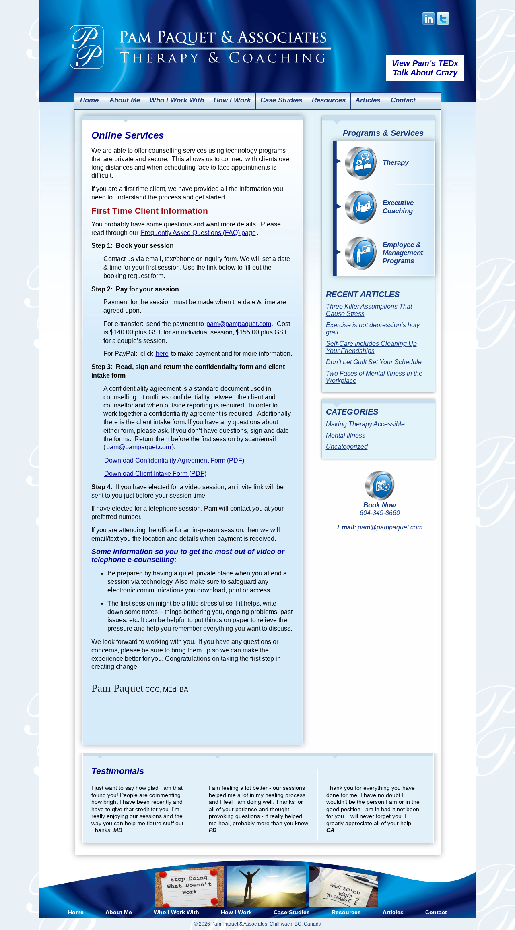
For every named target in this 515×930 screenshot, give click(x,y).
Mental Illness (345, 435)
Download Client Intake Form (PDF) (155, 473)
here (162, 353)
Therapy (395, 162)
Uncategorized (347, 446)
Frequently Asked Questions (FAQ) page (198, 232)
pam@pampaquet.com (238, 323)
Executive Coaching (398, 207)
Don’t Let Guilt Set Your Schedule (374, 362)
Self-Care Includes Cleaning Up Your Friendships (371, 347)
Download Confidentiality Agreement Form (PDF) (174, 460)
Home (89, 100)
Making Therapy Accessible (365, 424)
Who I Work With (177, 100)
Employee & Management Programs (403, 253)
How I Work (232, 100)
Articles (367, 100)
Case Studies (281, 100)
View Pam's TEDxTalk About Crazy (425, 68)
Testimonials (117, 771)
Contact (403, 100)
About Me (124, 100)
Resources (329, 100)
